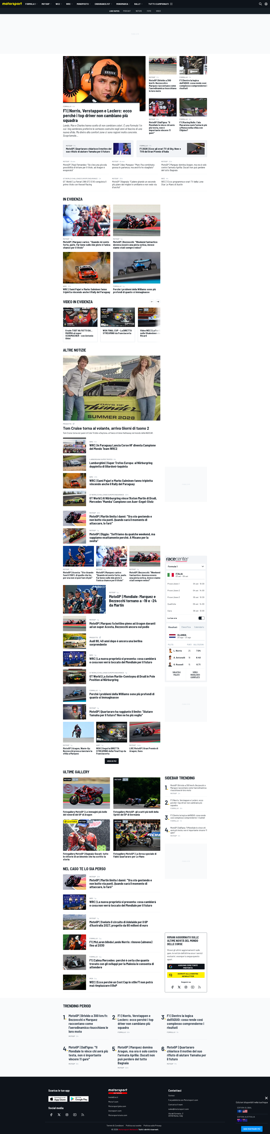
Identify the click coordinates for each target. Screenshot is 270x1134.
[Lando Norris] (170, 650)
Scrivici (171, 1095)
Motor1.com (113, 1101)
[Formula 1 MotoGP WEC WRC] (186, 566)
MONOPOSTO (83, 4)
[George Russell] (170, 664)
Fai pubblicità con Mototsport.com (183, 1100)
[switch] (201, 618)
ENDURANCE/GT (102, 4)
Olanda (181, 634)
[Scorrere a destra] (158, 301)
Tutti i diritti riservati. (148, 1129)
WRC (68, 4)
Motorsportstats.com (117, 1115)
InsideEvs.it (113, 1097)
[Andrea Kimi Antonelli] (170, 657)
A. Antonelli (179, 657)
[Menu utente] (266, 4)
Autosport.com (115, 1110)
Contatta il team (175, 1104)
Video (158, 11)
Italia (179, 573)
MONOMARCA (122, 4)
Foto (149, 11)
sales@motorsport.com (178, 1109)
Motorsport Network (128, 1129)
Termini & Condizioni (115, 1125)
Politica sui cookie (133, 1125)
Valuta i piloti (177, 673)
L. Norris (178, 650)
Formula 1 (30, 4)
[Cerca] (260, 4)
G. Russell (178, 664)
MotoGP (46, 4)
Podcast (127, 11)
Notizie (139, 11)
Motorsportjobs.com (117, 1106)
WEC (58, 4)
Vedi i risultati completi (195, 674)
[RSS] (199, 987)
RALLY (137, 4)
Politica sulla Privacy (152, 1125)
